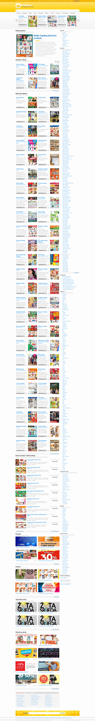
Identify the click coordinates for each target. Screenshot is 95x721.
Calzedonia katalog (66, 64)
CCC (63, 316)
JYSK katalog (19, 169)
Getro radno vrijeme (34, 695)
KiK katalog (65, 121)
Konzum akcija (30, 460)
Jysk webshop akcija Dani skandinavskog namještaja (21, 686)
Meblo (64, 386)
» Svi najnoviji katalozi (54, 453)
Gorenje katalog (65, 258)
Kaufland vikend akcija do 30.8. (34, 475)
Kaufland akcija (30, 476)
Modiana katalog (66, 161)
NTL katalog (65, 171)
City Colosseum (66, 479)
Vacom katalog (20, 64)
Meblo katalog (65, 150)
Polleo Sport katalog (66, 201)
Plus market (65, 416)
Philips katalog (65, 266)
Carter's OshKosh (66, 315)
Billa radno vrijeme (19, 698)
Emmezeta (65, 333)
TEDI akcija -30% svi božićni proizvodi (46, 560)
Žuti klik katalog (66, 245)
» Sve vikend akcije (19, 531)
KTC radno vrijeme (34, 704)
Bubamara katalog (66, 62)
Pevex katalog (20, 97)
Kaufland (64, 353)
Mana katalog (65, 143)
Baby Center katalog (66, 53)
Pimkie (64, 412)
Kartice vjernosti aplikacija (65, 581)
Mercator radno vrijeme (49, 698)
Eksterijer (41, 13)
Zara (63, 462)
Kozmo (64, 372)
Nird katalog (65, 263)
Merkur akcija (65, 563)
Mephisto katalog (66, 154)
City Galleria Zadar (66, 481)
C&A (63, 319)
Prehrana (18, 13)
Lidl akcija (29, 484)
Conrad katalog (65, 74)
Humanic (64, 348)
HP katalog (65, 261)
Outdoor (47, 13)
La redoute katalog (66, 130)
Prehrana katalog (66, 195)
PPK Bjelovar (65, 422)
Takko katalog (65, 222)
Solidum (64, 498)
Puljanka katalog (66, 198)
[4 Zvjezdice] (39, 40)
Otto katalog (65, 178)
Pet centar (64, 405)
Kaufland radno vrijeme (34, 699)
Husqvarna (65, 259)
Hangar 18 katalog (66, 103)
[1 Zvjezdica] (36, 40)
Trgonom (64, 437)
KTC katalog (41, 64)
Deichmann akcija (66, 543)
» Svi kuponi (56, 596)
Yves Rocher (65, 463)
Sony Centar (65, 446)
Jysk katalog (65, 119)
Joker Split (65, 488)
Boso (63, 311)
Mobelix (64, 393)
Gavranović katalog (21, 226)
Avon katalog (65, 52)
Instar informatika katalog (67, 114)
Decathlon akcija (66, 541)
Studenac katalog (43, 169)
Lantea (64, 360)
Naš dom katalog (66, 167)
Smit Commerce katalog (67, 212)
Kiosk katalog (65, 123)
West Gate (65, 500)
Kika (63, 355)
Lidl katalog (21, 16)
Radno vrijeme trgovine (20, 692)
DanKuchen (65, 323)
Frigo (63, 338)
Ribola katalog (65, 203)
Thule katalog (65, 268)
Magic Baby (65, 380)
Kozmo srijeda (65, 557)
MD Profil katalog (66, 148)
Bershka (64, 299)
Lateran (64, 362)
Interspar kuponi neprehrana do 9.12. (46, 593)
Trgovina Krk (65, 439)
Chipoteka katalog (66, 72)
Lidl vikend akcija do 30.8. (33, 483)
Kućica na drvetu (66, 378)
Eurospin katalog (42, 269)
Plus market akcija (66, 567)
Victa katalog (65, 238)
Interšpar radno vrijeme (34, 698)
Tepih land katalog (66, 227)
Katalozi (64, 33)
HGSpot (64, 346)
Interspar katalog (42, 312)
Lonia (64, 373)
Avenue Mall (65, 475)
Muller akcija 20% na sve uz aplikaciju (46, 547)
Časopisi (64, 44)
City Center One (66, 478)
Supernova (65, 496)
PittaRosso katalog (66, 187)
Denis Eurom (65, 328)
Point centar (65, 492)
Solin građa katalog (66, 217)
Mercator (64, 389)
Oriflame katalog (20, 269)
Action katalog (42, 154)
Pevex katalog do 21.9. (67, 276)
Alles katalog (65, 249)
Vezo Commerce (66, 456)
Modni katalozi (65, 527)
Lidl (63, 365)
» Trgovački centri (55, 629)
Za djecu (58, 13)
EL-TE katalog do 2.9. (67, 277)
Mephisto (64, 395)
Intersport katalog (66, 117)
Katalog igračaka (66, 524)
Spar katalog (65, 221)
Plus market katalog (66, 193)
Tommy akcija (65, 570)
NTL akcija (65, 550)
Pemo (64, 406)
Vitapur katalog (65, 240)
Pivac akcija (29, 507)
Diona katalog (65, 82)
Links (64, 366)
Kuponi (64, 38)
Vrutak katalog (65, 241)
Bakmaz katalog (42, 326)
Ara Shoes (64, 294)
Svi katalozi (65, 252)
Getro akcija (65, 546)
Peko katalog (65, 180)
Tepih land (64, 429)
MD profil (64, 385)
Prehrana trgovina (66, 419)
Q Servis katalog (66, 208)
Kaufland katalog (42, 16)
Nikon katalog (65, 262)
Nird (63, 400)
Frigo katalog (65, 97)
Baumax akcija (65, 536)
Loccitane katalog (66, 138)
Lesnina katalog (65, 131)
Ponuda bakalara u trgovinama (22, 560)
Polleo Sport (65, 423)
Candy (64, 467)
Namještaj (24, 13)
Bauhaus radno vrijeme (20, 695)
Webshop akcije (66, 40)
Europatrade (65, 335)
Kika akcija (65, 553)
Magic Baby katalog (66, 141)
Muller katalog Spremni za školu (45, 36)
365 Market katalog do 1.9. (68, 279)
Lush (63, 369)
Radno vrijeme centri (29, 692)
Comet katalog (65, 73)
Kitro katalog (65, 124)
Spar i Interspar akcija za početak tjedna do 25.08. (37, 515)
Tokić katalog (65, 230)
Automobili (64, 531)
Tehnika (52, 13)
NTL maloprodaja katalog (42, 241)
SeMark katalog (65, 211)
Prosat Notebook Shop (67, 197)
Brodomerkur (65, 308)
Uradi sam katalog (66, 237)
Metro (64, 388)
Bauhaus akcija (65, 537)
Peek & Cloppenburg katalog (68, 183)
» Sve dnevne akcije (54, 531)
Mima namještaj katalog (67, 158)
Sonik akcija (65, 571)
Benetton (64, 298)
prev (17, 21)
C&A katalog (65, 69)
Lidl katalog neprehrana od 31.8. (69, 287)
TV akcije (64, 41)
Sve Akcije (65, 573)
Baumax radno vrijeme (20, 696)
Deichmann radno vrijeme (21, 701)
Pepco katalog (42, 78)
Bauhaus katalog (20, 440)
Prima (64, 417)
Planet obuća (65, 413)
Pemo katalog (65, 181)
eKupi (64, 332)
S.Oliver (64, 447)
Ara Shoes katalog (66, 50)
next (78, 21)
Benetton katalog (66, 56)
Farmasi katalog (66, 92)
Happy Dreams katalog (67, 106)
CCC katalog (65, 67)
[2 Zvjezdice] (37, 40)
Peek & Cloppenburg (66, 407)
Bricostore (64, 305)
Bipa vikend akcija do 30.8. (33, 498)
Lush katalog (65, 137)
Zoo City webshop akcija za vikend (46, 685)
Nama (64, 396)
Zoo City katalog (66, 244)
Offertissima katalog (19, 78)
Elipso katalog (65, 87)
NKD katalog (65, 170)
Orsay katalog (65, 177)
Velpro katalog (65, 271)
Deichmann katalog (66, 79)
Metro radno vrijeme (48, 699)
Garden (64, 339)
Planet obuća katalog (66, 190)
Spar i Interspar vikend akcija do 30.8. (35, 491)
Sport (64, 517)
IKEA (64, 351)
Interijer (64, 515)
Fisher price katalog (66, 93)
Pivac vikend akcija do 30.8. (33, 506)
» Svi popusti (56, 564)
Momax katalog (65, 163)
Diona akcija (65, 540)
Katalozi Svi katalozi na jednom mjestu (24, 6)
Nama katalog (65, 164)
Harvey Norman (65, 345)
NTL (63, 403)
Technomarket (65, 432)
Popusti (64, 37)
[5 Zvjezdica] (40, 40)
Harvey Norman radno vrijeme (36, 696)
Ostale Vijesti (65, 503)
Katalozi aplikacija (63, 577)
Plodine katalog (20, 283)
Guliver (64, 343)
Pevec (64, 409)
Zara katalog (65, 242)
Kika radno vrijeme (34, 701)
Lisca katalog (65, 136)
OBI (63, 440)
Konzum (64, 375)
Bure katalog (65, 63)
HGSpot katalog (66, 109)
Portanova (64, 493)
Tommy (64, 433)
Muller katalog (20, 369)
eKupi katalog (65, 84)
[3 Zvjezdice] (38, 40)
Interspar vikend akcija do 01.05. (22, 645)
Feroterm (64, 336)
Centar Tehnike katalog (67, 70)
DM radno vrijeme (19, 704)
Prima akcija (65, 568)
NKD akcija (65, 548)
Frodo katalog (65, 96)
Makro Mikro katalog (66, 144)
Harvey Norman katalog (67, 104)
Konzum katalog (20, 240)
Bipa (63, 302)
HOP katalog (65, 111)
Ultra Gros (64, 452)
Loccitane (64, 370)
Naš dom (64, 399)
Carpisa (64, 314)
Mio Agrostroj (65, 392)
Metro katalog (19, 197)
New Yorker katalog (66, 168)
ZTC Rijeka (65, 502)
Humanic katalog (66, 110)
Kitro (63, 356)
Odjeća (30, 13)
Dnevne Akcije (65, 528)
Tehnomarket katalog (66, 225)
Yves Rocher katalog (66, 248)
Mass (64, 382)
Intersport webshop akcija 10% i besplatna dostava (22, 673)
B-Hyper (64, 312)
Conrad (64, 322)
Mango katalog (65, 146)
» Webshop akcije (55, 688)
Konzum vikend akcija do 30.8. (34, 459)
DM (63, 331)
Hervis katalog (65, 107)
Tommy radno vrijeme (48, 704)
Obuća (35, 13)
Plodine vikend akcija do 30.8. (33, 467)
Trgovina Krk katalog (66, 234)
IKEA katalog (65, 113)
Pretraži (25, 713)
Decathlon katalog (66, 77)
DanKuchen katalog (66, 76)
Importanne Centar (66, 486)
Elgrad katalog (65, 86)
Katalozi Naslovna (17, 10)
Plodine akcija (30, 468)
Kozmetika (72, 13)
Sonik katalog (65, 220)
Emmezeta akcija (66, 544)
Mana (64, 379)
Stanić (64, 444)
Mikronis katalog (66, 157)
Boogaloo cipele (66, 309)
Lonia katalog (65, 140)
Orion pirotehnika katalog (67, 175)
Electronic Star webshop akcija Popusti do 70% (22, 659)
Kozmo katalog (65, 127)
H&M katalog (65, 101)
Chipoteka (64, 318)
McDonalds (65, 383)
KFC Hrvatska (65, 358)
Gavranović (65, 341)
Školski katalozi (55, 90)
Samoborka (65, 442)
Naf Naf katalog (65, 166)
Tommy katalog (42, 140)
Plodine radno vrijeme (48, 701)
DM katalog (65, 83)
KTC (63, 359)
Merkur (64, 390)
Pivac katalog (41, 369)
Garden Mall (65, 483)
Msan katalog (65, 265)
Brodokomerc (65, 306)
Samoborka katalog (66, 210)
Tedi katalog (41, 354)
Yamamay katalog (66, 247)
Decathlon (64, 325)
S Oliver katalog (66, 218)
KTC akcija (65, 558)
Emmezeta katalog (66, 89)
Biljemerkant (65, 304)
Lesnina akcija (65, 560)
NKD (63, 402)
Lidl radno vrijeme (48, 696)
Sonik (64, 449)
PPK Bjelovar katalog (67, 200)
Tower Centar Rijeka (66, 499)
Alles (63, 466)
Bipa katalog (41, 211)
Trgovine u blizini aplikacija (65, 584)
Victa (63, 457)
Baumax (64, 296)
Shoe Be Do (65, 443)
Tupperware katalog (66, 235)
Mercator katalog (66, 151)
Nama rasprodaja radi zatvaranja (22, 547)
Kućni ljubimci (65, 13)
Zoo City (64, 464)
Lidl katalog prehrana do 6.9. (68, 289)
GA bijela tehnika (66, 99)
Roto (63, 426)
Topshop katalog (66, 232)
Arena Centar (65, 473)
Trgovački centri (66, 43)
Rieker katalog (65, 204)
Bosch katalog (65, 255)
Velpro (64, 454)
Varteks (64, 453)
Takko (64, 427)
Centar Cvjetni (65, 476)
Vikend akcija (65, 529)
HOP (63, 349)
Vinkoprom (65, 459)
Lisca (64, 368)
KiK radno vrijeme (48, 695)
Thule (64, 469)
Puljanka (64, 420)
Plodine (64, 415)
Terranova (64, 430)
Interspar (64, 352)
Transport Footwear (66, 436)
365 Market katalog (21, 111)
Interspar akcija (65, 547)
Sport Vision (65, 450)
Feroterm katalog (66, 94)
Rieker (64, 425)
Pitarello (64, 410)
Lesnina (64, 363)
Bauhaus (64, 295)
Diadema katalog (66, 80)
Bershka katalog (66, 59)
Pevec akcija (65, 564)
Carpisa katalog (65, 66)
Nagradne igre (65, 45)
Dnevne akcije (65, 34)
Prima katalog (65, 194)
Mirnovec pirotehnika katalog (68, 156)
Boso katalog (41, 126)
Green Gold (65, 485)
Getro (64, 342)
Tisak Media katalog (66, 228)
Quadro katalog (65, 269)
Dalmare (64, 482)
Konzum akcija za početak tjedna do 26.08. (36, 522)
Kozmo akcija (65, 556)
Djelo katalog (19, 183)
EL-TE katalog (42, 97)
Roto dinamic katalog (66, 207)
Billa (63, 301)
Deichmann (65, 326)
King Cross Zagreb (66, 489)
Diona (64, 329)
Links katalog (65, 134)
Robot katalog (65, 205)
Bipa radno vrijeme (20, 699)
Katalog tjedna (65, 251)
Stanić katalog (42, 412)
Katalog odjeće (65, 525)
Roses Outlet (65, 495)
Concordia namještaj (66, 321)
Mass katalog (65, 147)
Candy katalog (65, 256)
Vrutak (64, 460)
